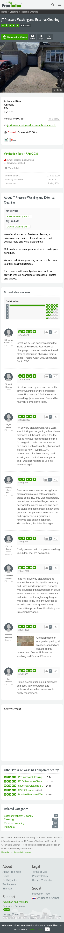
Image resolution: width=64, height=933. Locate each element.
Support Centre (11, 914)
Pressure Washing (29, 12)
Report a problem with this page (16, 852)
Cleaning (14, 12)
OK (47, 929)
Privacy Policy (40, 876)
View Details (12, 168)
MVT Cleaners (26, 790)
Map (40, 36)
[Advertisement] (32, 735)
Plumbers (9, 826)
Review (32, 36)
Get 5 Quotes (10, 880)
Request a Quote (15, 37)
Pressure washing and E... (19, 216)
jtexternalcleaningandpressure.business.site (31, 125)
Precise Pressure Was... (31, 794)
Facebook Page (41, 893)
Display (54, 118)
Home (4, 12)
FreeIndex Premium (14, 906)
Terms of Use (39, 871)
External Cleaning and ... (18, 227)
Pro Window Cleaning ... (31, 777)
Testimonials (9, 884)
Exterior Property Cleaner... (19, 815)
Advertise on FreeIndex (16, 901)
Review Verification (42, 880)
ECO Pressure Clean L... (32, 781)
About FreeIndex (12, 871)
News (6, 876)
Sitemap (7, 888)
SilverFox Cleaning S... (31, 785)
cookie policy (35, 929)
